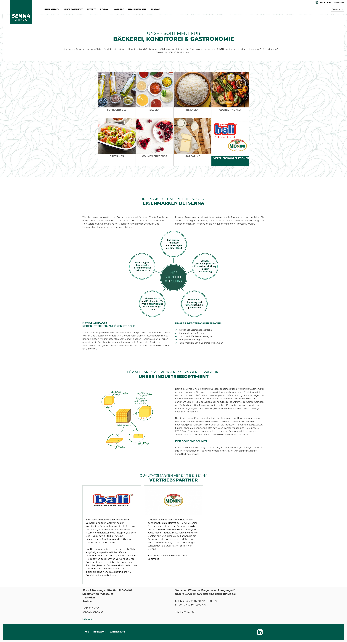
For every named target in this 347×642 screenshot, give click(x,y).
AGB (87, 632)
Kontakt (155, 9)
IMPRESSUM (339, 2)
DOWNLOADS (325, 2)
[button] (337, 10)
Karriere (119, 9)
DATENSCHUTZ (117, 632)
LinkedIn (317, 2)
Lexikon (104, 9)
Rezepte (91, 9)
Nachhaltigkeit (137, 9)
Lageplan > (88, 619)
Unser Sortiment (73, 9)
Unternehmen (51, 9)
